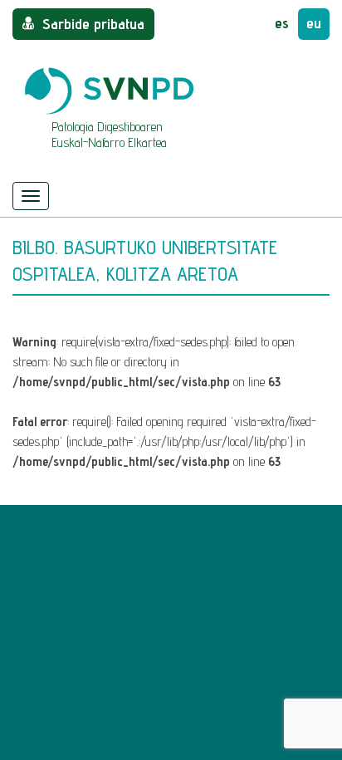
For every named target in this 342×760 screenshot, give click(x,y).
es (282, 23)
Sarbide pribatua (93, 23)
